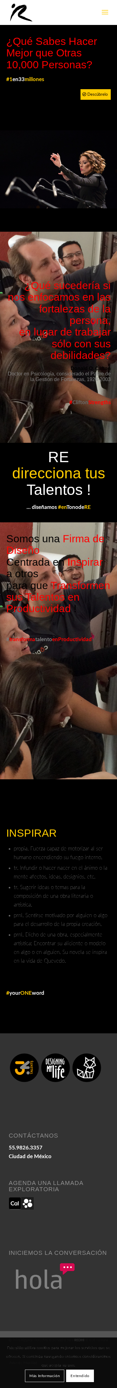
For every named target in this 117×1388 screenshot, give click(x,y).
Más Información (44, 1376)
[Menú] (105, 12)
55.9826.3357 (25, 1147)
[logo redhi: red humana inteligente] (48, 12)
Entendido (80, 1376)
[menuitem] (105, 12)
